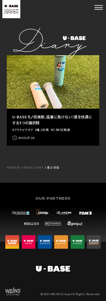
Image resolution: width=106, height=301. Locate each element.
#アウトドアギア (22, 130)
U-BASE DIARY (32, 167)
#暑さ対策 (42, 130)
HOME (11, 167)
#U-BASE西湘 (60, 130)
